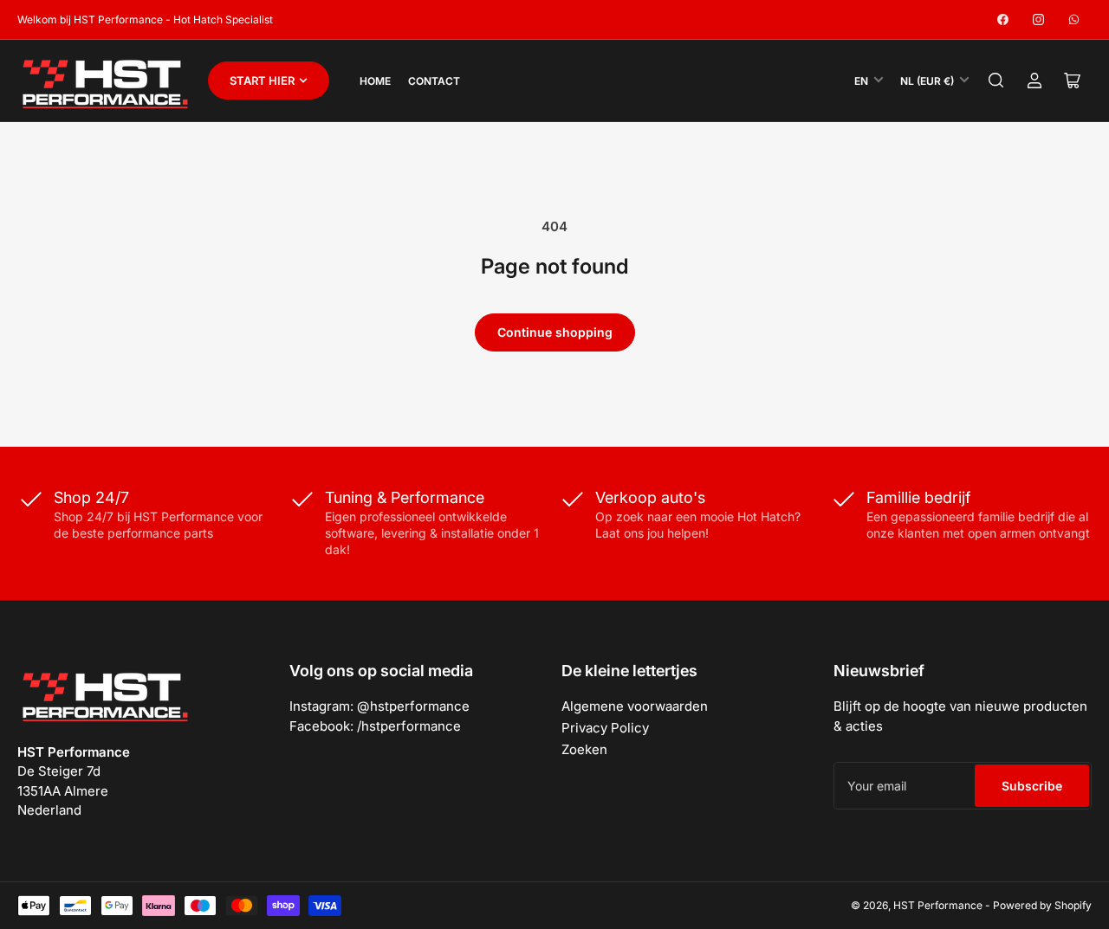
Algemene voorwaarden (634, 706)
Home (375, 80)
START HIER (262, 80)
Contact (434, 80)
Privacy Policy (605, 727)
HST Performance (938, 905)
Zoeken (584, 749)
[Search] (996, 80)
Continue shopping (555, 332)
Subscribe (1032, 785)
